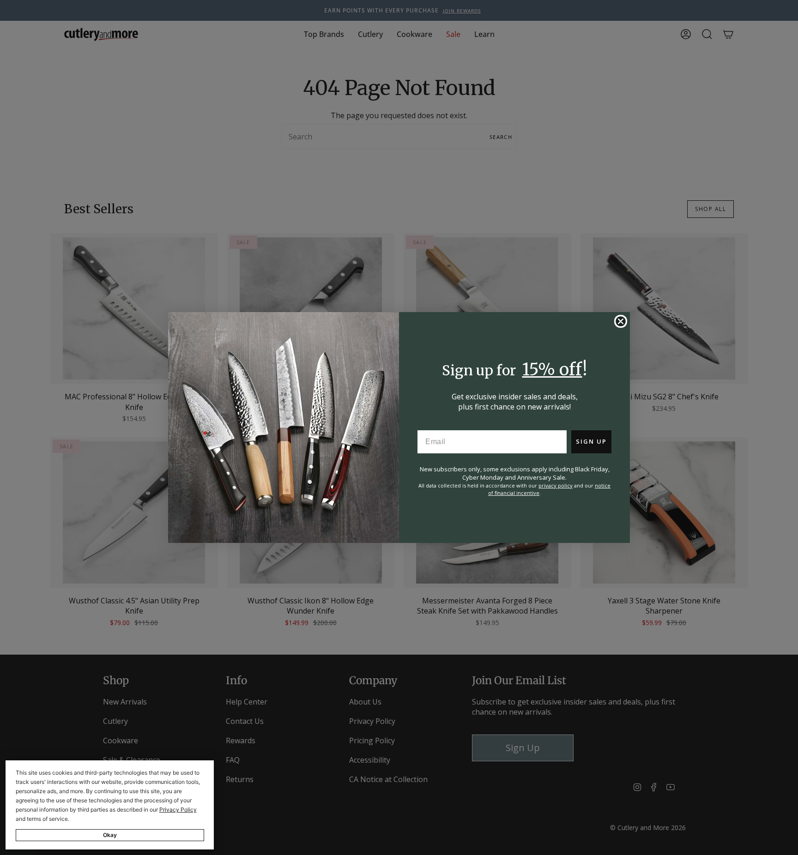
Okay (110, 834)
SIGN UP (591, 441)
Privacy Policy (178, 809)
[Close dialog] (620, 321)
